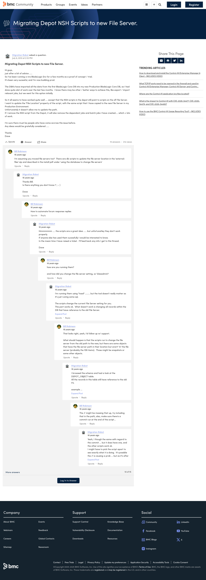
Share (43, 142)
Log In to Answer (68, 480)
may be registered (116, 569)
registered (99, 569)
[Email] (161, 60)
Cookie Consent (180, 562)
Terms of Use (145, 566)
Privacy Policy (93, 562)
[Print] (168, 60)
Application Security (139, 562)
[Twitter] (174, 60)
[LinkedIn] (181, 60)
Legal (80, 562)
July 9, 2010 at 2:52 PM (22, 58)
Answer (28, 142)
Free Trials (69, 562)
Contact (56, 562)
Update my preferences (115, 562)
